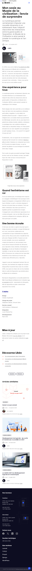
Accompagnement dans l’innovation (15, 356)
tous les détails (17, 336)
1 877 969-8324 (6, 509)
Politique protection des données (22, 569)
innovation (12, 373)
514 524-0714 (5, 524)
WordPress (5, 249)
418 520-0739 (6, 507)
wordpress (20, 373)
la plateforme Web (24, 67)
